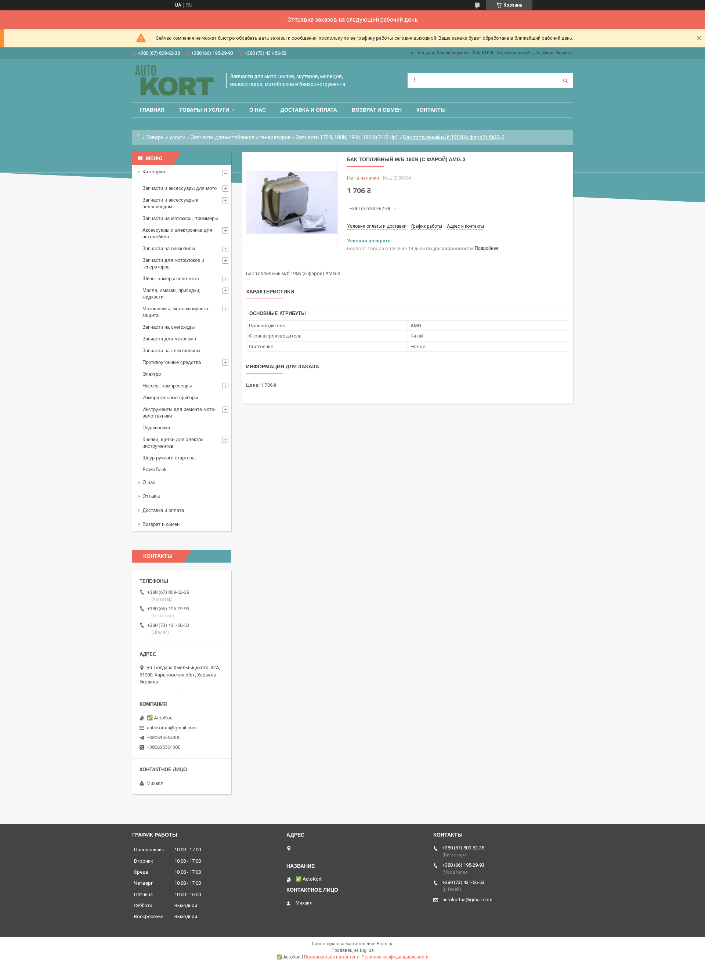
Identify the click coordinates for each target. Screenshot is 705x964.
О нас (257, 110)
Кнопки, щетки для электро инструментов (172, 443)
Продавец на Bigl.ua (353, 950)
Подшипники (156, 427)
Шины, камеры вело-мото (170, 278)
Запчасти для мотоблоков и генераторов (241, 137)
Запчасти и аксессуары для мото (179, 188)
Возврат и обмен (377, 110)
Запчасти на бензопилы (168, 248)
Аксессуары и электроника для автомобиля (177, 233)
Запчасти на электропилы (171, 350)
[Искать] (565, 80)
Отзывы (151, 496)
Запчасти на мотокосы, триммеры (180, 218)
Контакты (431, 110)
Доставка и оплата (309, 110)
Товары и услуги (204, 110)
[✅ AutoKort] (175, 80)
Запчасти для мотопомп (169, 339)
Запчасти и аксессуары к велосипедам (170, 203)
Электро (151, 374)
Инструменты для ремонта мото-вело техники (179, 413)
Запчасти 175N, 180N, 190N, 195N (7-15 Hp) (347, 137)
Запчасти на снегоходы (168, 327)
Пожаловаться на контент (331, 957)
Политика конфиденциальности (395, 957)
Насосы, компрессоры (167, 386)
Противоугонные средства (171, 362)
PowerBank (154, 469)
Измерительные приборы (170, 397)
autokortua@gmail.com (172, 727)
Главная (152, 110)
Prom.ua (385, 943)
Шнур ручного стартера (168, 458)
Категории (153, 171)
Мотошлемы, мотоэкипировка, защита (176, 312)
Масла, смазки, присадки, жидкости (171, 294)
